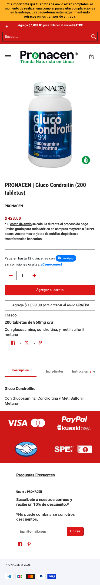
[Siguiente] (90, 372)
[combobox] (46, 36)
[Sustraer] (11, 275)
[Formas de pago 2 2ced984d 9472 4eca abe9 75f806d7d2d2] (73, 423)
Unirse (75, 531)
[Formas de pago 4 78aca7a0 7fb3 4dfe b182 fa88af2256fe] (26, 449)
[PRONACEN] (49, 56)
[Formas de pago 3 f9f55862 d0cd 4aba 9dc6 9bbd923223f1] (73, 449)
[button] (91, 57)
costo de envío (21, 224)
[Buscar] (93, 36)
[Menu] (8, 57)
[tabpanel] (50, 394)
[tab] (21, 371)
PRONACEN (14, 206)
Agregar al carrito (50, 290)
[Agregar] (34, 275)
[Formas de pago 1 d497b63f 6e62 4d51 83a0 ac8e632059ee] (26, 423)
